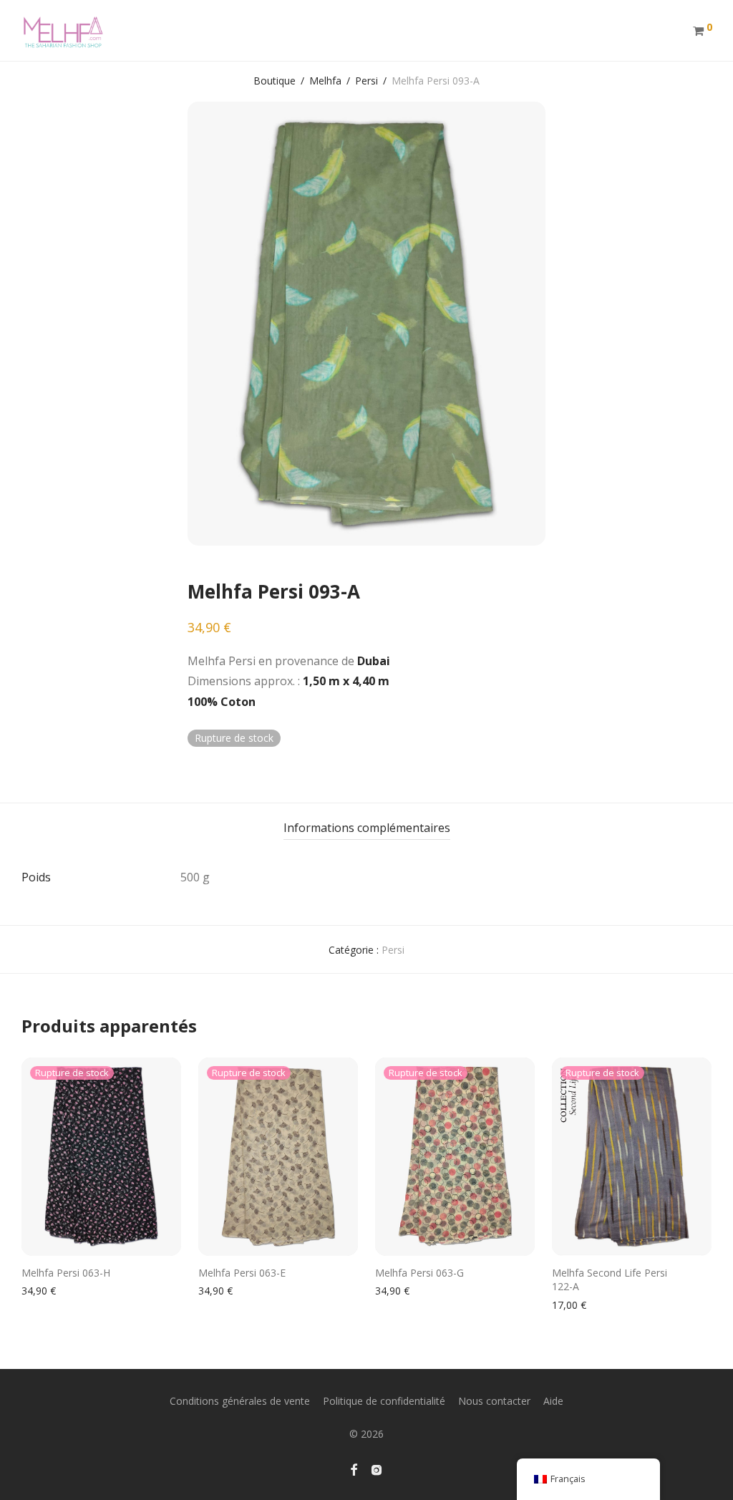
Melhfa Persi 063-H (65, 1272)
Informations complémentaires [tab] (366, 828)
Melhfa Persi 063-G (419, 1272)
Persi (366, 80)
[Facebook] (353, 1468)
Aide (553, 1401)
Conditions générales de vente (240, 1401)
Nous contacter (494, 1401)
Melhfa (325, 80)
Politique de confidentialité (384, 1401)
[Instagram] (376, 1468)
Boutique (274, 80)
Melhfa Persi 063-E (242, 1272)
